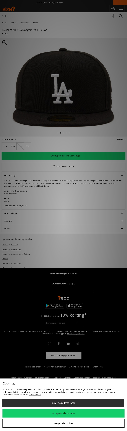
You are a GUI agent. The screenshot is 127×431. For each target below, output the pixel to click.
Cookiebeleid (35, 394)
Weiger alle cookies (63, 423)
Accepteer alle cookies (63, 413)
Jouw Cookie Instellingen (63, 402)
